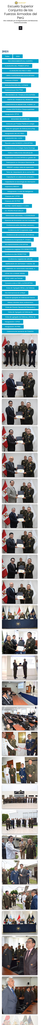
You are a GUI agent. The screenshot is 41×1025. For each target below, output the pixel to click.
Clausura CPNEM (11, 80)
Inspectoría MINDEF (12, 186)
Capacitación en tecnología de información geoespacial (20, 182)
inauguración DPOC (12, 114)
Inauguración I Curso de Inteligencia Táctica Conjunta (20, 191)
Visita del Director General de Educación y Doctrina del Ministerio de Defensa (20, 307)
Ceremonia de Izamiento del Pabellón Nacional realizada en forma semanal (20, 331)
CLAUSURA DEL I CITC (13, 138)
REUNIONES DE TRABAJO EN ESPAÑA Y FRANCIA (20, 95)
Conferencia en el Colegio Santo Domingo (20, 148)
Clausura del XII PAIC (12, 201)
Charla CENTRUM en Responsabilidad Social (20, 109)
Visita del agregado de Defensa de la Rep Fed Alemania (20, 129)
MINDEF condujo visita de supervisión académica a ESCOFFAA (20, 167)
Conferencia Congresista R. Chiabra (18, 240)
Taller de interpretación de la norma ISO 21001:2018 (20, 172)
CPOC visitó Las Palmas (13, 278)
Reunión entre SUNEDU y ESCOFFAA (19, 143)
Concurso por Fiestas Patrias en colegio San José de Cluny (20, 124)
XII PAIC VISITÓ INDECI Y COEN (17, 206)
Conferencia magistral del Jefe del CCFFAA (20, 259)
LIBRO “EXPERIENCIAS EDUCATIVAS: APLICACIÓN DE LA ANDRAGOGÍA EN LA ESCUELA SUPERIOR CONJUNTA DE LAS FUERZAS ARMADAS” (20, 75)
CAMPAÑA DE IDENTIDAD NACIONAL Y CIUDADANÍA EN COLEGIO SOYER (20, 269)
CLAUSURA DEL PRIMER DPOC (17, 66)
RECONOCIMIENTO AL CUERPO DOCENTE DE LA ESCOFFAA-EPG (20, 61)
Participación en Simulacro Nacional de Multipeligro (20, 162)
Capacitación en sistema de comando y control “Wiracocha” (20, 177)
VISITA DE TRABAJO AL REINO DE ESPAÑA (20, 100)
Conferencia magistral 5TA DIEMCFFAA (19, 249)
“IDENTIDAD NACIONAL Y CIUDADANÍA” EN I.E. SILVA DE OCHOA (20, 215)
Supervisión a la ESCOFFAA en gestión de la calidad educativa (20, 158)
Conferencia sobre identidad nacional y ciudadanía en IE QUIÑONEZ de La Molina (20, 225)
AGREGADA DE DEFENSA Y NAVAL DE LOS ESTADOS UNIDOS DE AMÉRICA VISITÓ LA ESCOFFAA (20, 264)
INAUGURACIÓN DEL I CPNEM (16, 85)
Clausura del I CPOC (12, 196)
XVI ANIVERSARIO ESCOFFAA (16, 244)
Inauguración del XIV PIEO (14, 133)
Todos (7, 56)
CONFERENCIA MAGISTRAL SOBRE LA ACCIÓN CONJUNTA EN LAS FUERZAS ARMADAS (20, 104)
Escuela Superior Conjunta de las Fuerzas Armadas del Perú (20, 12)
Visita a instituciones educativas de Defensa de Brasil (20, 153)
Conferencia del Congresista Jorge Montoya (20, 230)
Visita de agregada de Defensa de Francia (20, 297)
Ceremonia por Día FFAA (14, 90)
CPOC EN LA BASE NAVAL (15, 273)
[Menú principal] (20, 28)
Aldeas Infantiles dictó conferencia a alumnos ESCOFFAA (20, 302)
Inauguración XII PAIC (13, 326)
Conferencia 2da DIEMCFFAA (15, 254)
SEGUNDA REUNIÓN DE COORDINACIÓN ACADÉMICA (20, 119)
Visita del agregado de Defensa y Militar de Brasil (20, 317)
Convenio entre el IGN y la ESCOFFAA (19, 283)
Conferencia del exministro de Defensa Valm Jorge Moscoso (20, 235)
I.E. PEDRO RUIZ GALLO (14, 210)
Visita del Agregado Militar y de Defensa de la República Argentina (20, 288)
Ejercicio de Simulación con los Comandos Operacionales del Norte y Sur (20, 220)
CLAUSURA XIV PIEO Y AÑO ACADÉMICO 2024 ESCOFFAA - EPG (20, 71)
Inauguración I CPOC (12, 322)
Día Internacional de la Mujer (15, 293)
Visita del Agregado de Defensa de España (20, 312)
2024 (18, 56)
